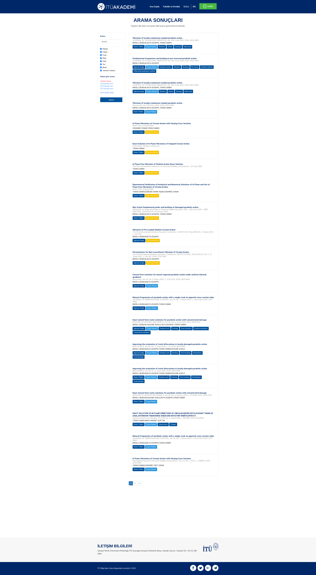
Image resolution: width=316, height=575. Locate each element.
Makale (105, 49)
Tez (104, 64)
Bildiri (105, 67)
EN (194, 7)
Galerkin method (207, 67)
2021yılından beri (106, 88)
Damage (178, 47)
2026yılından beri (106, 83)
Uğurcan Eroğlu (139, 67)
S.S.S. (186, 7)
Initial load (187, 47)
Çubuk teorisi (163, 424)
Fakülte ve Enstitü (171, 7)
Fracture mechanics (201, 328)
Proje (105, 55)
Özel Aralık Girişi (107, 92)
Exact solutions (186, 328)
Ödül (104, 61)
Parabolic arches (165, 67)
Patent (105, 52)
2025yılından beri (106, 86)
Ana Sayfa (154, 7)
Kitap (104, 58)
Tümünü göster (105, 81)
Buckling (186, 67)
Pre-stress (194, 67)
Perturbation (197, 353)
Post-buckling (185, 353)
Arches (170, 47)
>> (139, 483)
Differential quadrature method (144, 71)
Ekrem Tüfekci (138, 47)
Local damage (138, 357)
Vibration (162, 47)
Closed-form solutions (141, 332)
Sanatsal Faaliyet (109, 70)
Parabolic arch (164, 328)
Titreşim (173, 424)
